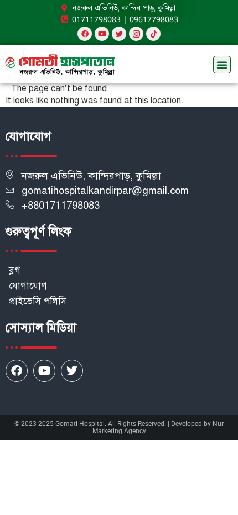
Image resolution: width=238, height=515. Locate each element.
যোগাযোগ (28, 286)
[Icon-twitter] (119, 34)
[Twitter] (72, 371)
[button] (222, 64)
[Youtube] (102, 34)
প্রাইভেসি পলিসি (37, 301)
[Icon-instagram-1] (136, 34)
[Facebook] (84, 34)
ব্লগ (14, 270)
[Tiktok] (153, 34)
